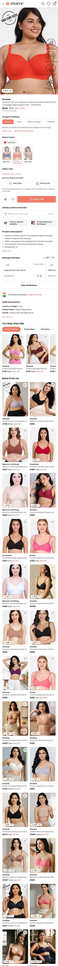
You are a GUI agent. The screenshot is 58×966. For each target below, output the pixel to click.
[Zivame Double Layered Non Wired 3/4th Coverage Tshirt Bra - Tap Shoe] (43, 399)
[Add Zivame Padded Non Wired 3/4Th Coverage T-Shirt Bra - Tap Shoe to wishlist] (52, 613)
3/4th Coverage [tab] (33, 122)
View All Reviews (29, 285)
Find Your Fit (45, 183)
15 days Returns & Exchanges (44, 223)
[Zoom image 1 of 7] (29, 50)
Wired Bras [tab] (45, 329)
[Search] (43, 4)
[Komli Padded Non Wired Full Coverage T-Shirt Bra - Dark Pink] (43, 536)
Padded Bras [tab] (29, 329)
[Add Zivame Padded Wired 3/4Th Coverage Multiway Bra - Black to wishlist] (52, 932)
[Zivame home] (15, 4)
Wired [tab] (19, 122)
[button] (3, 3)
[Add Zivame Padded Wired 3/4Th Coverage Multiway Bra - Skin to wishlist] (25, 704)
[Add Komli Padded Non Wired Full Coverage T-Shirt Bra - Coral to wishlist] (52, 659)
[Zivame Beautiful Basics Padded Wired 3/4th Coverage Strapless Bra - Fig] (37, 349)
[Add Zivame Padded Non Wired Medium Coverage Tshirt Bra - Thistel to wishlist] (52, 750)
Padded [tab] (8, 122)
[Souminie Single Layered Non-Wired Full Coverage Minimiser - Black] (15, 536)
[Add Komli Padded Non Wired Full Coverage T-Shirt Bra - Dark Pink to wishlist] (52, 522)
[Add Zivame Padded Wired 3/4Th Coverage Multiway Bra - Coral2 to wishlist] (52, 841)
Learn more (6, 131)
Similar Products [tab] (11, 329)
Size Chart (17, 183)
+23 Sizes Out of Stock (11, 174)
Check (51, 213)
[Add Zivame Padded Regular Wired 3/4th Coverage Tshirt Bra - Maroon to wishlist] (52, 476)
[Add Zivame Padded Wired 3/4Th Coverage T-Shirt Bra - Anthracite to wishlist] (52, 567)
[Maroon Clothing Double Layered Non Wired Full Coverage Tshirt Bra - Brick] (15, 445)
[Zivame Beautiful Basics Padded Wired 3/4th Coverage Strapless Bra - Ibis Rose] (13, 349)
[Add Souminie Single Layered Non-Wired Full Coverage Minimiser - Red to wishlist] (52, 430)
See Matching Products (23, 131)
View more (6, 251)
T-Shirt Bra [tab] (50, 122)
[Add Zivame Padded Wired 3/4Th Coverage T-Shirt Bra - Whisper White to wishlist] (25, 750)
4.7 (7, 91)
